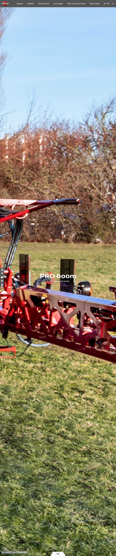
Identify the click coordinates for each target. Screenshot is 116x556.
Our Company (58, 4)
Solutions (30, 4)
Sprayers (20, 4)
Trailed (14, 552)
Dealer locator (95, 4)
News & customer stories (76, 4)
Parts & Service (43, 4)
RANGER (20, 552)
